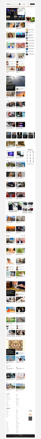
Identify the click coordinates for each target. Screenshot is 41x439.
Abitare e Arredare (8, 394)
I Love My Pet (15, 150)
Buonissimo (7, 247)
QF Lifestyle (7, 280)
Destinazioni (12, 160)
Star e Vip (17, 31)
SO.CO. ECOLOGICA (7, 390)
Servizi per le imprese (9, 372)
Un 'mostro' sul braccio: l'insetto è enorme (20, 136)
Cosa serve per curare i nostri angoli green (30, 23)
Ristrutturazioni (23, 140)
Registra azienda (7, 429)
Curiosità (21, 225)
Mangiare (17, 394)
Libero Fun (17, 425)
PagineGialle (7, 428)
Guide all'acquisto (21, 21)
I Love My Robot (23, 150)
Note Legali (17, 436)
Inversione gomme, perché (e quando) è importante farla (30, 206)
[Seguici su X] (31, 411)
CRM (24, 372)
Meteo (6, 425)
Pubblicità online (18, 372)
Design (17, 140)
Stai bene (17, 278)
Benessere (17, 257)
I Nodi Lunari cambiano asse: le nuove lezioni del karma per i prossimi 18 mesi (21, 353)
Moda (22, 31)
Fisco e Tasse (17, 100)
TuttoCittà (7, 432)
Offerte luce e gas (17, 422)
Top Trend (17, 29)
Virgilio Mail (7, 410)
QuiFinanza (7, 100)
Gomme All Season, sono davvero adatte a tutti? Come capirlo (25, 212)
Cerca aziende (17, 427)
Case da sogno (14, 140)
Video (19, 225)
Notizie (18, 160)
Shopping (7, 422)
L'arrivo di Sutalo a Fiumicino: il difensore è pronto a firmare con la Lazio (14, 137)
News (15, 225)
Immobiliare (14, 100)
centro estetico (17, 400)
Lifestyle (20, 31)
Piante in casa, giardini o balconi (29, 22)
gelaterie (17, 395)
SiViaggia (7, 160)
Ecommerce (22, 372)
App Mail (7, 416)
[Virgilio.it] (20, 408)
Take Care (7, 257)
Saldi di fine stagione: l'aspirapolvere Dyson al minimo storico (30, 35)
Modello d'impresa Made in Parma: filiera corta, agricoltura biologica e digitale (20, 390)
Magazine (7, 255)
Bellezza (24, 31)
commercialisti (17, 404)
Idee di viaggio (15, 160)
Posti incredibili (23, 160)
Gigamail (7, 414)
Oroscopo (7, 339)
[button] (23, 14)
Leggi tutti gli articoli (31, 201)
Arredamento (20, 140)
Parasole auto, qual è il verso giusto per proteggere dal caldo (8, 137)
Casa (6, 148)
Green (16, 87)
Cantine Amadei (17, 391)
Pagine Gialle (8, 393)
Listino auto (7, 426)
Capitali (20, 160)
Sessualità (24, 257)
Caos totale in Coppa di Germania (24, 136)
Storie (17, 225)
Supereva (7, 225)
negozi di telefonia (8, 405)
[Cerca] (19, 4)
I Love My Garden (19, 150)
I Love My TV (12, 150)
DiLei (7, 31)
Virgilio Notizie (17, 410)
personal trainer (17, 405)
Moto (20, 191)
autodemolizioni (7, 400)
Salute (21, 257)
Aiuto (6, 417)
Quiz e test (24, 225)
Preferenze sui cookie (24, 436)
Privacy (18, 436)
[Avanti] (34, 135)
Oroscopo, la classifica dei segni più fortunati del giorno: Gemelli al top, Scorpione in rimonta (11, 352)
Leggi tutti (24, 280)
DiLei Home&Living (8, 140)
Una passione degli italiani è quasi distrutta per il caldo (10, 292)
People (15, 31)
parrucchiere (17, 399)
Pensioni (22, 100)
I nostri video (8, 131)
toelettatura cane (7, 404)
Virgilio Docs (7, 413)
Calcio (13, 191)
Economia (11, 100)
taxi (6, 399)
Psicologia (19, 257)
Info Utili (20, 100)
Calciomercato (16, 191)
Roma (7, 236)
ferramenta (7, 395)
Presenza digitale (14, 372)
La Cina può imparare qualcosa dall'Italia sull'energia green (10, 87)
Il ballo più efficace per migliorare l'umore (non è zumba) (11, 267)
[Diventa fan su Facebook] (29, 411)
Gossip (16, 420)
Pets (6, 316)
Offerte (18, 21)
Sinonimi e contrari (17, 431)
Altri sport (24, 191)
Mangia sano (17, 265)
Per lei (24, 21)
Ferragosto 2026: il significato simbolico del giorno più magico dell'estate (10, 362)
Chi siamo (15, 436)
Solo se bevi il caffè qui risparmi (19, 302)
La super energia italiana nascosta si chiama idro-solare (21, 89)
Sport (7, 191)
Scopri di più (28, 25)
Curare (6, 278)
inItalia (16, 416)
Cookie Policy (21, 436)
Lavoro (24, 100)
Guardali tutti (33, 131)
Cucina (16, 255)
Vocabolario (17, 430)
